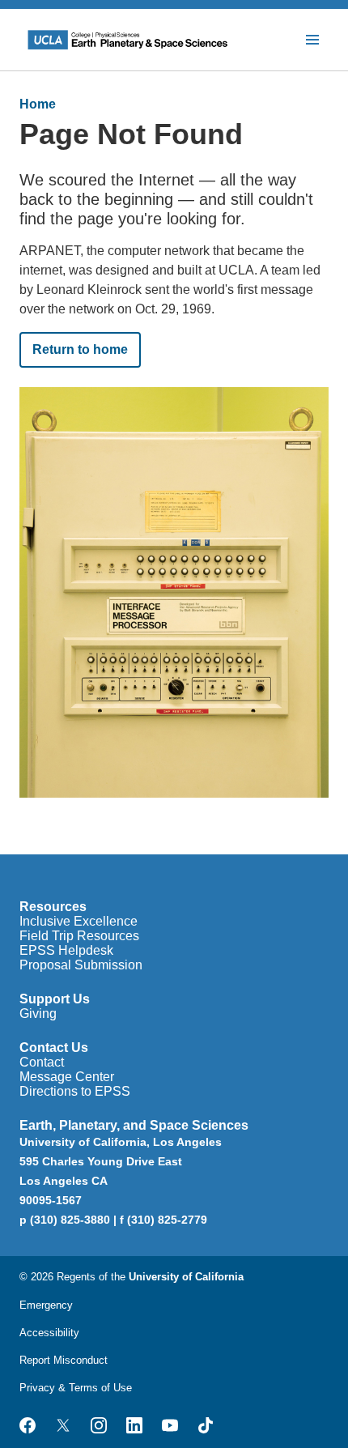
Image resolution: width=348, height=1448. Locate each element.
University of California (186, 1277)
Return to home (80, 349)
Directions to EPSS (74, 1091)
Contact (41, 1062)
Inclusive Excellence (78, 921)
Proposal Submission (80, 965)
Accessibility (49, 1333)
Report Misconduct (63, 1360)
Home (37, 104)
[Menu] (312, 39)
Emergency (46, 1305)
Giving (38, 1013)
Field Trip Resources (79, 936)
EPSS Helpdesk (66, 950)
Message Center (66, 1077)
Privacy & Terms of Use (75, 1388)
